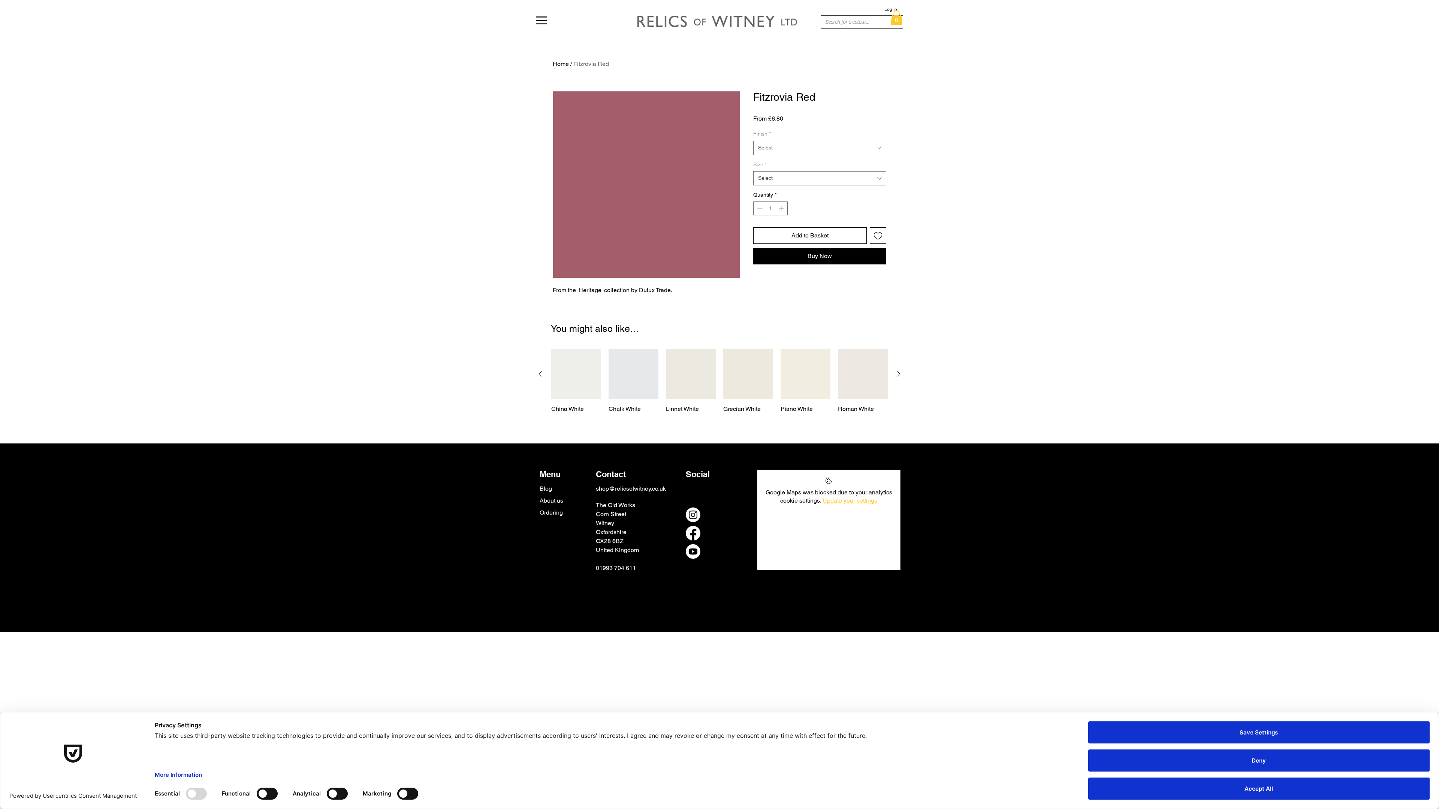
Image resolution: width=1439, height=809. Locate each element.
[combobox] (819, 148)
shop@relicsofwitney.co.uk (631, 488)
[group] (719, 381)
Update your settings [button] (850, 500)
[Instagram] (693, 514)
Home (561, 63)
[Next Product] (898, 373)
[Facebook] (693, 533)
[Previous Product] (540, 373)
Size (760, 164)
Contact (611, 474)
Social (698, 474)
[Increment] (782, 208)
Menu (550, 474)
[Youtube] (693, 551)
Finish (762, 134)
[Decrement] (759, 208)
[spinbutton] (770, 208)
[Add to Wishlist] (878, 235)
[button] (541, 20)
